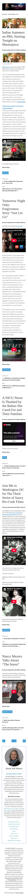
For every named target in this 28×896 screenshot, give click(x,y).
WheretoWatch (8, 810)
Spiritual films (6, 369)
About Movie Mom (14, 826)
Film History (6, 630)
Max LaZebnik (19, 892)
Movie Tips (14, 833)
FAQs (14, 831)
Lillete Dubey (21, 102)
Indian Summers (6, 67)
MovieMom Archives (14, 822)
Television (5, 172)
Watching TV (14, 838)
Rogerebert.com (8, 808)
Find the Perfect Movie (14, 824)
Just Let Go (19, 226)
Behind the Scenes (7, 711)
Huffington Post (17, 808)
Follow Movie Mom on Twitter (14, 774)
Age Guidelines (14, 829)
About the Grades (14, 836)
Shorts (4, 457)
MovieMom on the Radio (14, 840)
